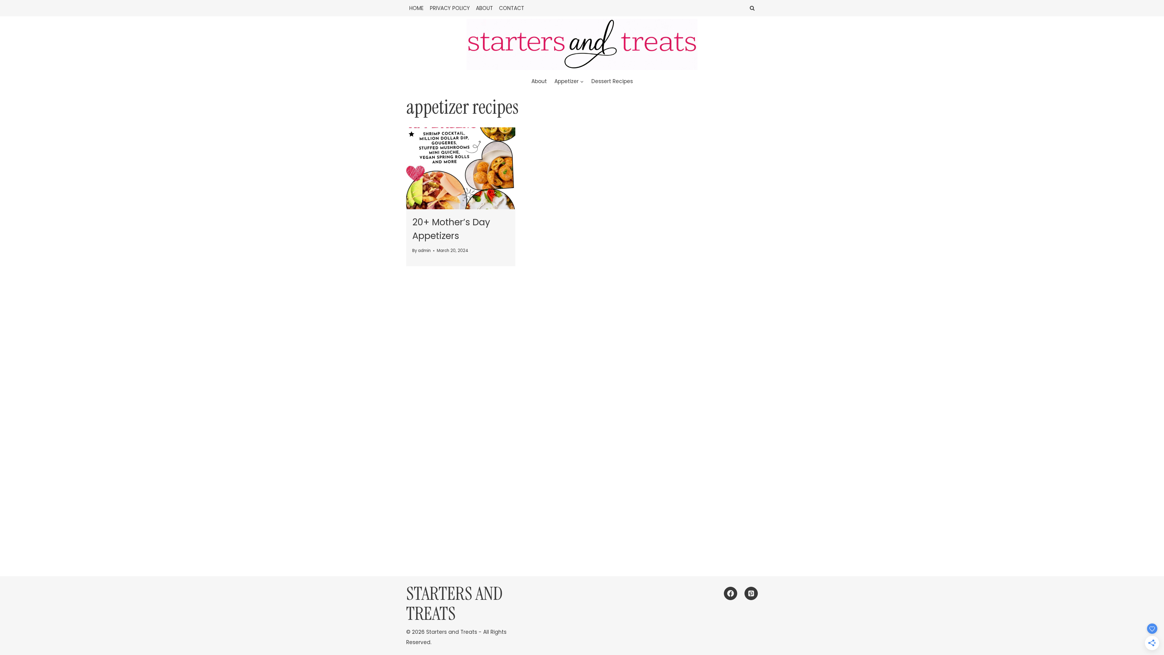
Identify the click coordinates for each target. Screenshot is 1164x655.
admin (424, 251)
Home (416, 8)
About (484, 8)
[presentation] (460, 168)
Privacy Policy (450, 8)
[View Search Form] (752, 8)
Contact (511, 8)
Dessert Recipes (612, 81)
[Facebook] (730, 593)
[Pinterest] (751, 593)
